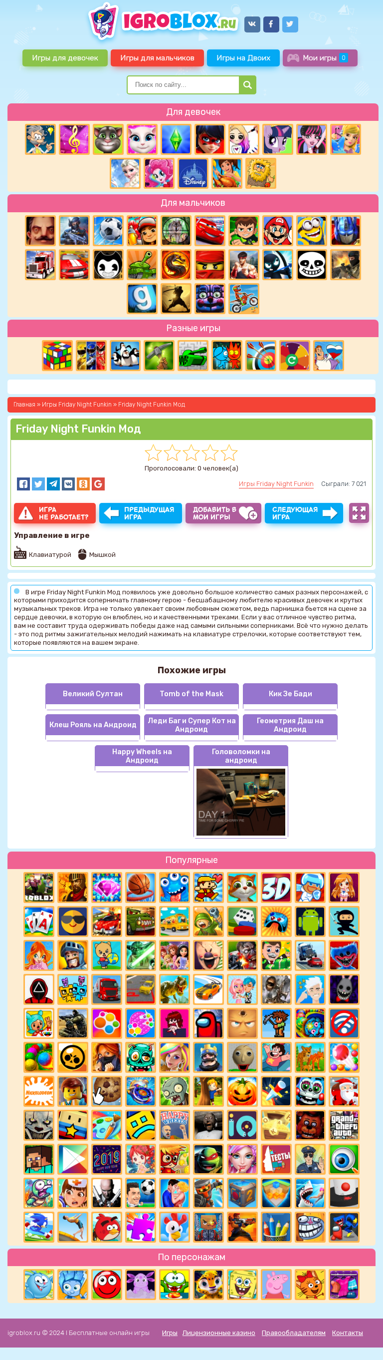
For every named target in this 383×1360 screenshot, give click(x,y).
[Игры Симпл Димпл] (106, 1023)
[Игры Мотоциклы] (243, 298)
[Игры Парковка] (140, 989)
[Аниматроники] (310, 1091)
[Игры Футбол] (108, 230)
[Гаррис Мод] (142, 298)
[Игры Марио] (277, 230)
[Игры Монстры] (174, 887)
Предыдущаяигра (149, 513)
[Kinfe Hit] (276, 1091)
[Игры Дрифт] (208, 989)
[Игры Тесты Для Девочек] (174, 955)
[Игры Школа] (174, 921)
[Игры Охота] (176, 230)
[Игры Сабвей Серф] (142, 230)
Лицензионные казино (219, 1333)
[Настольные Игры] (242, 921)
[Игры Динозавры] (174, 989)
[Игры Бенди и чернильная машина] (108, 264)
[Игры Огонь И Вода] (226, 355)
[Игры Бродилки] (174, 1159)
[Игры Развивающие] (106, 955)
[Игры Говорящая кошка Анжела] (142, 139)
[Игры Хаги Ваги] (344, 1227)
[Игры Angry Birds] (106, 1227)
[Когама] (72, 1125)
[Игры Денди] (208, 887)
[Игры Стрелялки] (242, 1227)
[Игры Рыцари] (72, 955)
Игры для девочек (65, 57)
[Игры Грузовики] (106, 989)
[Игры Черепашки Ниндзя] (208, 1159)
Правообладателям (294, 1333)
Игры (170, 1333)
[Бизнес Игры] (276, 955)
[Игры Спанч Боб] (242, 1284)
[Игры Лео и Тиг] (208, 1284)
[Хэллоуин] (242, 1091)
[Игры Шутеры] (74, 230)
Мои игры (324, 57)
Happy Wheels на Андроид (142, 756)
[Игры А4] (310, 989)
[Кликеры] (106, 1091)
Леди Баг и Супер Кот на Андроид (192, 725)
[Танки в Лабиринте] (193, 355)
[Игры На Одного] (276, 1057)
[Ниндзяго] (209, 264)
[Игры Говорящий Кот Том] (108, 139)
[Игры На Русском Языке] (328, 355)
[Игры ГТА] (344, 1125)
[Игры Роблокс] (38, 887)
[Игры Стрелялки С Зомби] (242, 955)
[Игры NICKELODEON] (38, 1091)
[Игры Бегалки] (38, 1227)
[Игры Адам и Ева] (260, 173)
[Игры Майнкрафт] (38, 1159)
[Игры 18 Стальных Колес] (40, 264)
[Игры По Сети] (208, 1227)
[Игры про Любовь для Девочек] (174, 1193)
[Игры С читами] (276, 1125)
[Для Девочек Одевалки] (344, 1284)
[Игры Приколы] (38, 1193)
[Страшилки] (38, 1125)
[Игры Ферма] (174, 1227)
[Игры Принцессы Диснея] (193, 173)
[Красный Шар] (106, 1284)
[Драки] (243, 264)
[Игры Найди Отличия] (344, 1159)
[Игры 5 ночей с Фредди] (310, 1125)
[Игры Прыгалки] (72, 1227)
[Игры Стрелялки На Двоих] (72, 1023)
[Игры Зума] (310, 1023)
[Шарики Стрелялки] (38, 1057)
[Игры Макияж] (242, 1159)
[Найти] (247, 84)
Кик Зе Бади (290, 694)
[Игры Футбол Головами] (140, 1193)
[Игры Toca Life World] (38, 1023)
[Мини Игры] (276, 921)
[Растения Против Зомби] (174, 1091)
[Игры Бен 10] (243, 230)
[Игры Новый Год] (344, 1091)
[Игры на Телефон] (344, 1023)
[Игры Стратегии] (72, 887)
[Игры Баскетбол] (140, 887)
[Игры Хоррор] (209, 298)
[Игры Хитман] (106, 1193)
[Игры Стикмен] (277, 264)
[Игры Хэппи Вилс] (174, 1125)
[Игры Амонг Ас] (208, 1023)
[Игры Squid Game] (38, 989)
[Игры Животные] (242, 887)
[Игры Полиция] (310, 1159)
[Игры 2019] (106, 1159)
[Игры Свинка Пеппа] (276, 1284)
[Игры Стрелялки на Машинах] (106, 921)
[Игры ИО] (242, 1125)
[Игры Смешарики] (38, 1284)
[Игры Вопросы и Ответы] (294, 355)
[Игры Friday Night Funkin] (174, 1023)
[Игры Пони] (277, 139)
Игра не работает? (63, 513)
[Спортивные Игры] (260, 355)
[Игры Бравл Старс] (72, 1057)
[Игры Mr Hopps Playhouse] (344, 989)
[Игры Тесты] (276, 1159)
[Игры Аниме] (344, 887)
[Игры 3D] (276, 887)
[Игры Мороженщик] (208, 955)
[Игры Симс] (176, 139)
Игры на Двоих (243, 57)
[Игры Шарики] (344, 1057)
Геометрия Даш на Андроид (290, 725)
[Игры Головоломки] (57, 355)
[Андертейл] (311, 264)
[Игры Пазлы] (140, 1227)
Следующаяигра (295, 513)
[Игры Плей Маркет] (72, 1159)
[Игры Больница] (72, 1193)
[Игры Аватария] (242, 989)
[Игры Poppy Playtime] (344, 955)
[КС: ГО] (345, 264)
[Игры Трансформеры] (345, 230)
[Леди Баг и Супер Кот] (209, 139)
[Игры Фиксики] (72, 1284)
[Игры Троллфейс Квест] (310, 1227)
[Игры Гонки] (74, 264)
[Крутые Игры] (72, 921)
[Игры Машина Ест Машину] (140, 921)
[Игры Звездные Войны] (140, 955)
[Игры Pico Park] (72, 989)
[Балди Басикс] (242, 1057)
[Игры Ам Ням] (174, 1284)
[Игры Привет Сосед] (40, 230)
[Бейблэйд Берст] (140, 1091)
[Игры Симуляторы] (310, 1057)
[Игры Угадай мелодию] (74, 139)
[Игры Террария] (276, 1023)
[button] (23, 483)
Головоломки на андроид (241, 756)
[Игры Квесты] (242, 1193)
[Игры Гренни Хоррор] (208, 1125)
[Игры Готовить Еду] (226, 173)
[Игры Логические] (40, 139)
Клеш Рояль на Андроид (93, 725)
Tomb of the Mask (191, 694)
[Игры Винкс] (38, 955)
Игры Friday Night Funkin (276, 483)
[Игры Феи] (140, 1159)
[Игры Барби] (174, 1057)
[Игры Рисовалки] (276, 1227)
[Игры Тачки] (209, 230)
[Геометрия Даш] (140, 1125)
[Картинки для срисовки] (243, 139)
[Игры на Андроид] (310, 921)
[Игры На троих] (91, 355)
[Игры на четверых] (125, 355)
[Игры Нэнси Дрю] (106, 1057)
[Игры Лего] (72, 1091)
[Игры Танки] (142, 264)
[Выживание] (159, 355)
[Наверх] (362, 1339)
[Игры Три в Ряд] (106, 887)
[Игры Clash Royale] (208, 1057)
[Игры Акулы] (310, 1193)
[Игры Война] (208, 921)
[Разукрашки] (106, 1125)
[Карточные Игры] (38, 921)
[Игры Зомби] (140, 1057)
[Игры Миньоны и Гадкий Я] (311, 230)
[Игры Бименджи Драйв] (310, 955)
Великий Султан (93, 694)
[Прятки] (208, 1091)
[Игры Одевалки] (345, 139)
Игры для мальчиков (157, 57)
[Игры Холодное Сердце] (125, 173)
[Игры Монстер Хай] (311, 139)
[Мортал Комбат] (176, 264)
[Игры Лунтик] (140, 1284)
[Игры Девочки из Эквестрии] (159, 173)
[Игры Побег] (310, 887)
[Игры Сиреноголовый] (276, 989)
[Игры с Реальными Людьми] (242, 1023)
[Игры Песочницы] (276, 1193)
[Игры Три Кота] (310, 1284)
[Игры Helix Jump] (344, 1193)
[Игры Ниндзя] (344, 921)
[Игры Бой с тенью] (176, 298)
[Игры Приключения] (208, 1193)
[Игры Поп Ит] (140, 1023)
